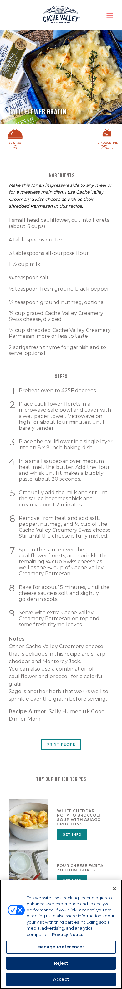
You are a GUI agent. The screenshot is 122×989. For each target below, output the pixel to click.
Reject (61, 963)
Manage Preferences (61, 946)
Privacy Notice (68, 934)
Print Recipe (61, 745)
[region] (61, 934)
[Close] (114, 888)
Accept (61, 978)
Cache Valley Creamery (61, 15)
